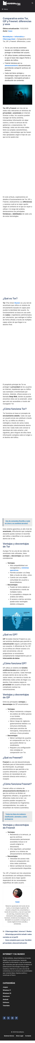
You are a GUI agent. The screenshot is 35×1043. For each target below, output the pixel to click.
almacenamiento (11, 65)
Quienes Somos (9, 1036)
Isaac (10, 31)
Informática (19, 37)
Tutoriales (6, 1005)
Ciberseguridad (9, 39)
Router (17, 303)
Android (5, 999)
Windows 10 (7, 993)
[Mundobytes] (11, 3)
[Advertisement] (17, 158)
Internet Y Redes (25, 931)
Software (6, 1002)
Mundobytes (8, 37)
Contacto (28, 1036)
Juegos (5, 987)
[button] (32, 3)
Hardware (6, 996)
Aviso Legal (19, 1036)
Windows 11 (7, 990)
